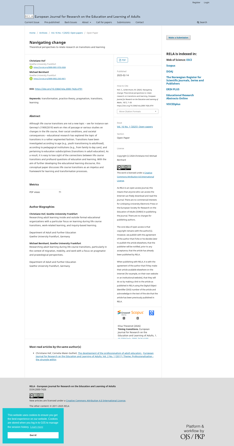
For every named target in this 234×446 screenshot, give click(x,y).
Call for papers (104, 22)
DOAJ (169, 71)
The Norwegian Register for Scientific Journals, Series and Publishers (185, 80)
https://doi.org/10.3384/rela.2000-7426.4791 (58, 88)
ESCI (189, 60)
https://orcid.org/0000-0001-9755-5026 (50, 67)
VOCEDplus (173, 104)
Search (203, 22)
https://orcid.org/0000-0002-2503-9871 (50, 79)
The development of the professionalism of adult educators (110, 353)
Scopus (170, 65)
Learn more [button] (36, 427)
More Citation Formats (130, 111)
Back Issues (71, 22)
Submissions (124, 22)
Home (32, 32)
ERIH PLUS (172, 89)
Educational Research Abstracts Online (180, 96)
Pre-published (52, 22)
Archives (43, 32)
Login (206, 2)
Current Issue (32, 22)
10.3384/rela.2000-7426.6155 (133, 338)
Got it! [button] (33, 435)
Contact (140, 22)
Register (196, 2)
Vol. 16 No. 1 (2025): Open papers (67, 32)
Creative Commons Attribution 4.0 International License (135, 176)
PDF (123, 60)
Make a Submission (178, 37)
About (85, 22)
